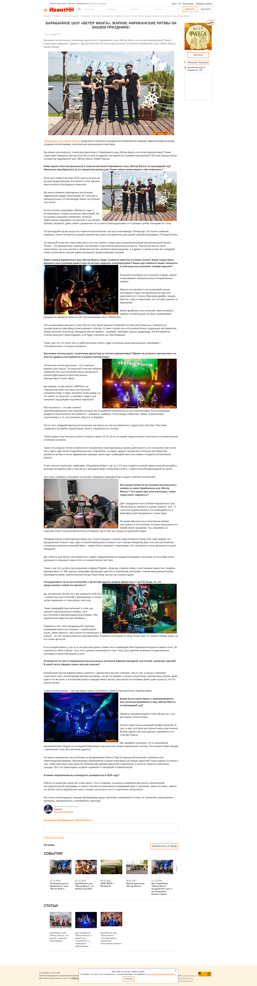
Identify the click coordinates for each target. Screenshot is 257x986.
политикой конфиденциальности (161, 974)
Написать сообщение (63, 812)
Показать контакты (198, 62)
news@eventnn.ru (189, 976)
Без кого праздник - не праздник (76, 16)
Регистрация (188, 3)
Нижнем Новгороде (97, 3)
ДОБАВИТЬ (206, 9)
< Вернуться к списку (54, 837)
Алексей (58, 809)
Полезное (57, 16)
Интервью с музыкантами (102, 16)
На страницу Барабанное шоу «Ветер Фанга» (69, 820)
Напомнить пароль (204, 3)
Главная (47, 16)
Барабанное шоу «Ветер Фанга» (62, 141)
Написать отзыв (164, 846)
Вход (174, 3)
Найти (79, 9)
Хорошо (128, 979)
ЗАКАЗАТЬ (190, 9)
